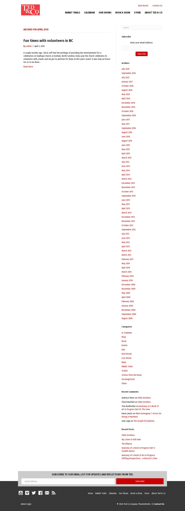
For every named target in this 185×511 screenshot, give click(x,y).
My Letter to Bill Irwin (131, 439)
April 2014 (126, 174)
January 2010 (127, 280)
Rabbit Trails (72, 12)
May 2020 (126, 94)
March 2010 (127, 272)
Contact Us (157, 5)
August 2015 (127, 140)
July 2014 (125, 162)
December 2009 (128, 284)
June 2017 (126, 119)
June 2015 (126, 145)
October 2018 (127, 111)
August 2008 (127, 318)
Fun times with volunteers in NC (48, 40)
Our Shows (105, 12)
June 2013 (126, 200)
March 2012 (126, 250)
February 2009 (128, 301)
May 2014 (126, 170)
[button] (140, 481)
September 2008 (129, 314)
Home (90, 493)
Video (124, 383)
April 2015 (126, 153)
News (124, 362)
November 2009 (128, 288)
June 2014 (126, 166)
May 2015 (126, 149)
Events (124, 345)
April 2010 (126, 267)
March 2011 (126, 255)
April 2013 (126, 208)
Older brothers (144, 397)
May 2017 (126, 124)
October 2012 (127, 225)
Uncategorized (128, 379)
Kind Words (143, 5)
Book (124, 341)
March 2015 (126, 157)
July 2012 (125, 233)
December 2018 (128, 103)
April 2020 (126, 98)
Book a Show (122, 12)
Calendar (89, 12)
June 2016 (126, 136)
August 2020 (127, 90)
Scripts (125, 370)
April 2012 (126, 246)
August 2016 (127, 132)
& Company (127, 332)
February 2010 (128, 276)
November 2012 (128, 221)
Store (137, 12)
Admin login (26, 504)
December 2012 (128, 217)
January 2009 (127, 305)
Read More (28, 66)
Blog (124, 337)
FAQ (123, 349)
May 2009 (126, 293)
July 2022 (125, 77)
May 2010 (126, 263)
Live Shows (126, 358)
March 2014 (127, 179)
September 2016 (129, 128)
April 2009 (126, 297)
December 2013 (128, 183)
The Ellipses (127, 443)
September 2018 (129, 115)
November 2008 (128, 310)
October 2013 (127, 191)
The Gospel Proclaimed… (144, 421)
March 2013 (126, 212)
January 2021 (127, 81)
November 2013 (128, 187)
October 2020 (127, 86)
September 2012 (129, 229)
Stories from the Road (132, 375)
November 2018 (128, 107)
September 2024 (129, 73)
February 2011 (127, 259)
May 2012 (126, 242)
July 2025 (125, 69)
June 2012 (126, 238)
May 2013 (126, 204)
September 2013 (129, 196)
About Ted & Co (153, 12)
